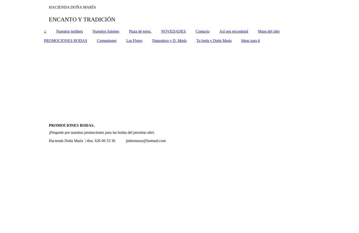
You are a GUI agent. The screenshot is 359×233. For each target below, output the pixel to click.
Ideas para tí (250, 41)
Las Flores (134, 41)
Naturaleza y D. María (169, 41)
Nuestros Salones (106, 31)
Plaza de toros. (140, 31)
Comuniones (106, 41)
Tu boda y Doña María (214, 41)
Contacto (203, 31)
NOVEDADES (173, 31)
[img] (179, 13)
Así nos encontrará (233, 31)
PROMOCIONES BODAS (65, 41)
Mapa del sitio (269, 31)
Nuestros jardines (69, 31)
